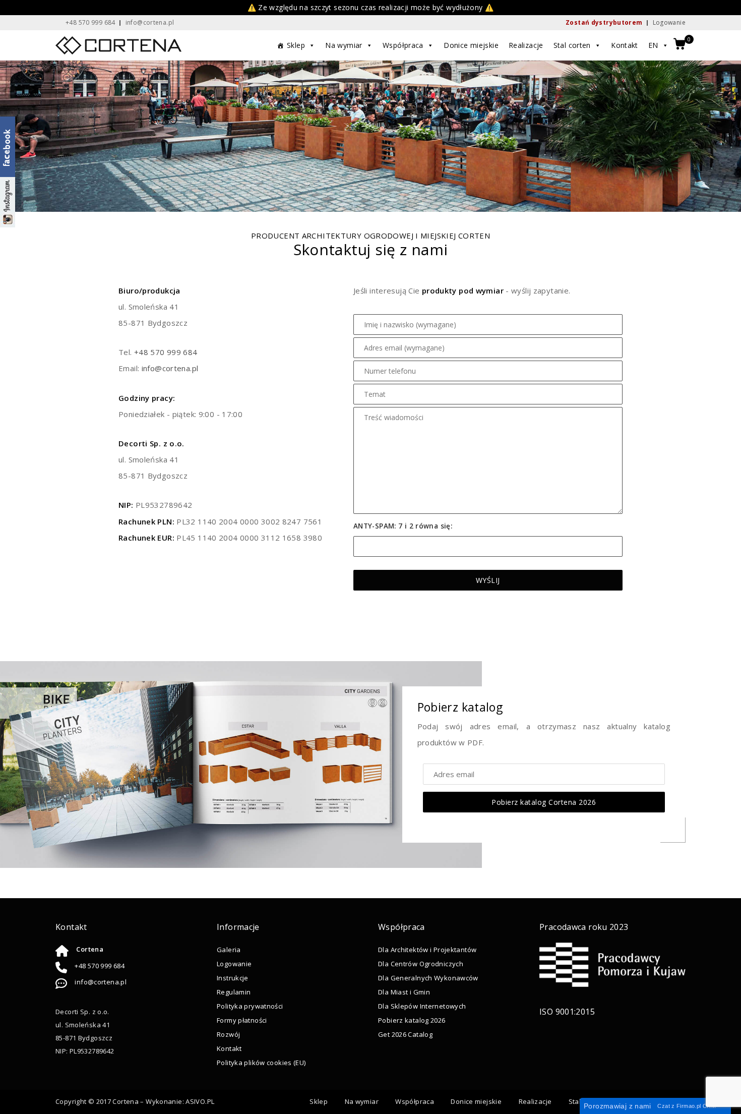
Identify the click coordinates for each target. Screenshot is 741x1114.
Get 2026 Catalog (405, 1034)
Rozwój (228, 1034)
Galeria (229, 949)
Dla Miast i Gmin (404, 991)
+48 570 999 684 (166, 352)
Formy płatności (242, 1020)
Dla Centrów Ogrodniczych (420, 963)
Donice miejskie (471, 45)
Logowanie (669, 22)
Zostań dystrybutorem (604, 22)
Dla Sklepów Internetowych (422, 1006)
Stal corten (572, 45)
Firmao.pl (688, 1106)
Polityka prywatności (250, 1006)
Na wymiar (343, 45)
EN (653, 45)
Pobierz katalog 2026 (412, 1020)
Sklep (296, 45)
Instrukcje (233, 977)
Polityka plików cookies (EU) (261, 1062)
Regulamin (234, 991)
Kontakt (624, 45)
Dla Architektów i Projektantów (427, 949)
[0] (679, 45)
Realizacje (526, 45)
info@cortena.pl (170, 368)
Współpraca (403, 45)
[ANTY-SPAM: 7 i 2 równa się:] (488, 546)
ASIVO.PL (200, 1101)
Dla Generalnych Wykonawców (428, 977)
